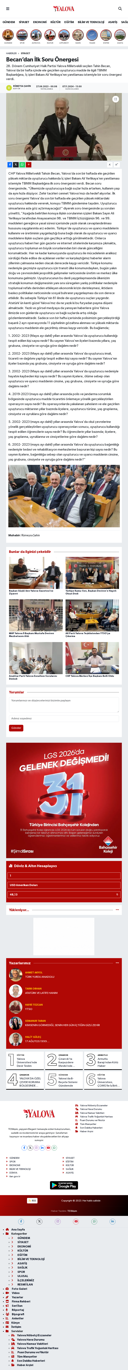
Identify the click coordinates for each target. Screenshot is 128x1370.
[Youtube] (48, 1148)
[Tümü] (117, 910)
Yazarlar (17, 1297)
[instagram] (58, 1222)
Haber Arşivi (86, 1131)
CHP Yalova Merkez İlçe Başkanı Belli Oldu (90, 676)
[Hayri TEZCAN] (15, 1007)
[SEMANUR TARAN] (15, 1023)
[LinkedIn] (42, 1148)
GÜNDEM (8, 22)
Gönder (16, 728)
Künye (15, 1322)
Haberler (11, 53)
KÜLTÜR (55, 22)
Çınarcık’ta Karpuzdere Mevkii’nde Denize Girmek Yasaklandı (67, 1063)
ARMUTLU (103, 1055)
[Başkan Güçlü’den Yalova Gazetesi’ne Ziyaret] (36, 572)
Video (15, 1293)
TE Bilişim (72, 1211)
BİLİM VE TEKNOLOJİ (91, 22)
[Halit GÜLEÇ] (15, 1039)
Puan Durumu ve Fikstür (92, 1120)
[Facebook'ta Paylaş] (10, 165)
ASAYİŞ (112, 22)
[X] (30, 1148)
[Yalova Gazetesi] (64, 9)
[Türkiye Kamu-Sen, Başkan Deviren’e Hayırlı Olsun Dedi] (92, 572)
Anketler (17, 1318)
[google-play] (64, 1185)
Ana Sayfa (18, 1229)
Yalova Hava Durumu (91, 1109)
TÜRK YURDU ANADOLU (39, 977)
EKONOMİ (39, 22)
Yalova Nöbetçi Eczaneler (94, 1105)
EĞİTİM (69, 22)
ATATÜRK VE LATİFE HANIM (41, 993)
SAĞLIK (70, 1169)
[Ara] (120, 9)
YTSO (28, 1009)
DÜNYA (13, 1173)
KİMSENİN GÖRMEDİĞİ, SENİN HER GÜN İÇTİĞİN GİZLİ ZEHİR (62, 1025)
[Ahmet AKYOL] (15, 974)
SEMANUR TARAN (35, 1021)
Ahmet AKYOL (33, 972)
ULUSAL (22, 1276)
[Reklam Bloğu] (64, 800)
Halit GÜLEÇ (33, 1037)
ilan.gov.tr (15, 1176)
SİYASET (24, 22)
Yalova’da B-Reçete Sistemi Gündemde (67, 1082)
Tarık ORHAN (33, 989)
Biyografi (17, 1314)
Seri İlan (16, 1305)
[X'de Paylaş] (16, 165)
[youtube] (76, 1222)
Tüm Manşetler (88, 1124)
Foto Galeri (19, 1288)
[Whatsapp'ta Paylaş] (22, 165)
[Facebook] (24, 1148)
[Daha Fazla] (28, 165)
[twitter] (39, 1222)
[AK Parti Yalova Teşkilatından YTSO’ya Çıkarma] (92, 615)
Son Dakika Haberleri (91, 1128)
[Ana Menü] (7, 8)
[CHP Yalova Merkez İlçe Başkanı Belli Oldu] (92, 658)
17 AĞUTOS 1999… (37, 1041)
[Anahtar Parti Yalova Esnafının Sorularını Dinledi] (36, 658)
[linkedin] (113, 1222)
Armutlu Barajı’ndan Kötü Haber (108, 1063)
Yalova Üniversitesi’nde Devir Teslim (27, 1063)
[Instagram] (36, 1148)
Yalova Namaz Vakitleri (92, 1113)
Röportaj (17, 1310)
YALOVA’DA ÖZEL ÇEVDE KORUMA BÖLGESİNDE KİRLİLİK (30, 1082)
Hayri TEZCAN (34, 1005)
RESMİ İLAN (25, 1284)
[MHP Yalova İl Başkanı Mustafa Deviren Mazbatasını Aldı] (36, 615)
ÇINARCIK (63, 1055)
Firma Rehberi (20, 1301)
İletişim (16, 1326)
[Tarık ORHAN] (15, 991)
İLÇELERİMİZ (25, 1280)
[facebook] (21, 1222)
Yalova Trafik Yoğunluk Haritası (96, 1116)
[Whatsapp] (54, 1148)
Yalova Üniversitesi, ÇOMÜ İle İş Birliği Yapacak (109, 1082)
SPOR (13, 1161)
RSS (34, 1200)
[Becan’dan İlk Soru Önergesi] (64, 127)
